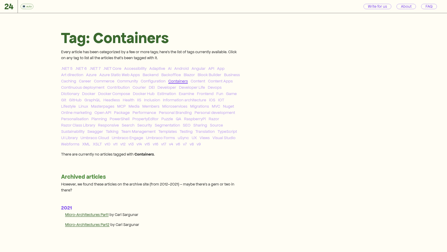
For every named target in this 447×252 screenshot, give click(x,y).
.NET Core (112, 68)
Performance (144, 112)
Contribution (118, 87)
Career (85, 81)
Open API (102, 112)
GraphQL (92, 100)
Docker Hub (144, 93)
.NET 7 (95, 68)
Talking (112, 131)
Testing (186, 131)
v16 (155, 144)
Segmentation (167, 125)
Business (232, 74)
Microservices (174, 106)
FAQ (429, 6)
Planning (99, 119)
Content (198, 81)
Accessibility (135, 68)
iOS (212, 100)
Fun (219, 93)
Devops (215, 87)
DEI (152, 87)
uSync (183, 137)
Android (181, 68)
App (221, 68)
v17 (163, 144)
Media (134, 106)
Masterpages (102, 106)
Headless (111, 100)
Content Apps (220, 81)
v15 (147, 144)
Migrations (199, 106)
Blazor (189, 74)
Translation (205, 131)
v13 (131, 144)
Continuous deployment (82, 87)
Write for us (377, 6)
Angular (199, 68)
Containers (178, 81)
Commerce (104, 81)
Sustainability (73, 131)
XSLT (97, 144)
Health (128, 100)
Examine (186, 93)
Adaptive (157, 68)
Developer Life (192, 87)
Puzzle (167, 119)
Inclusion (152, 100)
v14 (139, 144)
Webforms (70, 144)
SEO (186, 125)
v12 (123, 144)
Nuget (228, 106)
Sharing (200, 125)
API (211, 68)
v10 (107, 144)
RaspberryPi (195, 119)
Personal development (215, 112)
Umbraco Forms (160, 137)
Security (144, 125)
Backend (151, 74)
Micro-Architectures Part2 (87, 224)
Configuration (153, 81)
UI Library (69, 137)
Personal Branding (175, 112)
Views (205, 137)
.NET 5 (66, 68)
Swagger (95, 131)
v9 (199, 144)
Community (127, 81)
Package (122, 112)
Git (63, 100)
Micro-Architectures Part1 (87, 214)
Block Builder (209, 74)
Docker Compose (114, 93)
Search (128, 125)
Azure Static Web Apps (119, 74)
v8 (192, 144)
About (406, 6)
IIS (139, 100)
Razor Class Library (78, 125)
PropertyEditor (145, 119)
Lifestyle (68, 106)
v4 (171, 144)
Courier (139, 87)
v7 (185, 144)
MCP (121, 106)
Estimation (166, 93)
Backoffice (171, 74)
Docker (88, 93)
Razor (214, 119)
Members (150, 106)
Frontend (205, 93)
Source (216, 125)
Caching (68, 81)
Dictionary (70, 93)
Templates (167, 131)
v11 (115, 144)
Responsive (108, 125)
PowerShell (120, 119)
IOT (221, 100)
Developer (166, 87)
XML (86, 144)
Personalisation (75, 119)
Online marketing (76, 112)
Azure (91, 74)
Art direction (72, 74)
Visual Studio (224, 137)
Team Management (138, 131)
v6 (178, 144)
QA (178, 119)
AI (169, 68)
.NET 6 (81, 68)
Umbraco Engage (127, 137)
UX (194, 137)
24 (8, 6)
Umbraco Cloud (94, 137)
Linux (83, 106)
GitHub (75, 100)
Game (231, 93)
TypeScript (227, 131)
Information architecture (184, 100)
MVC (216, 106)
